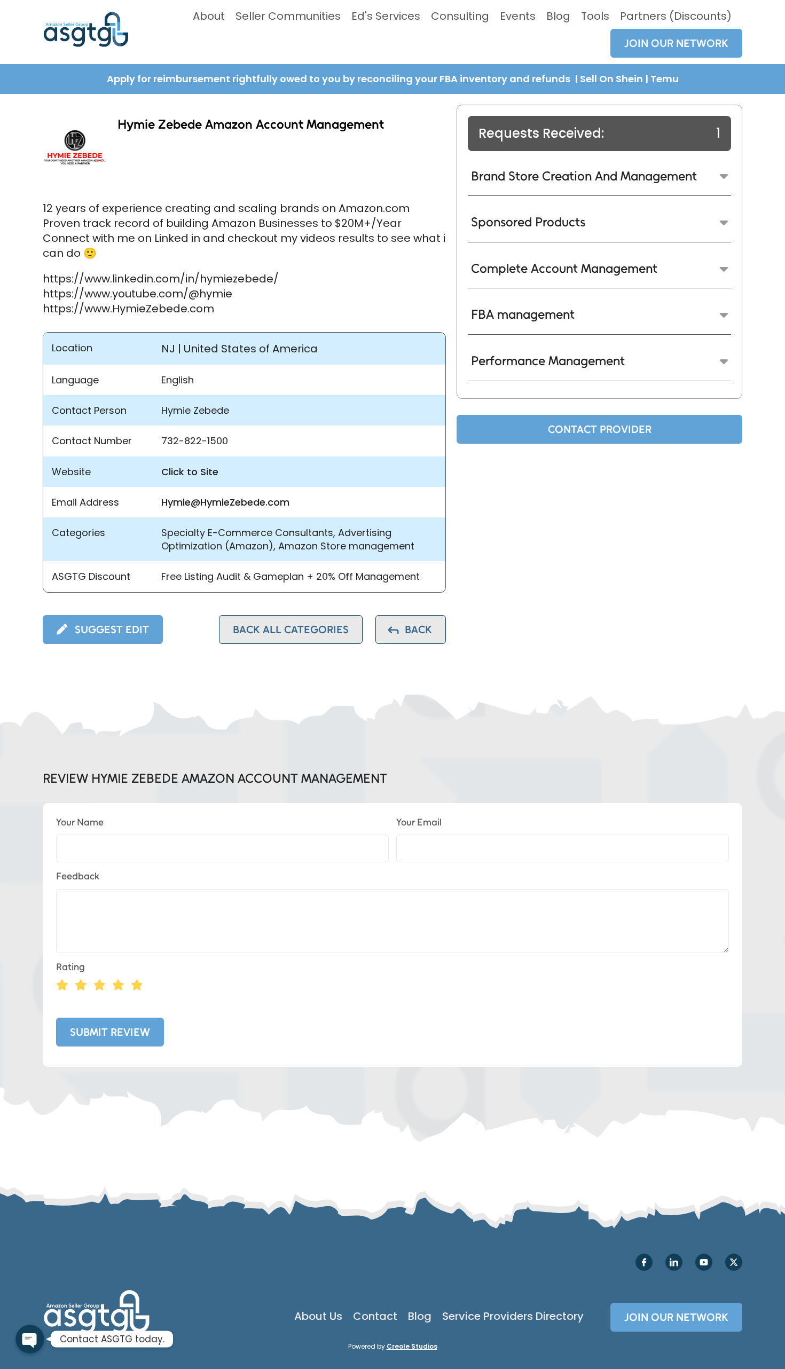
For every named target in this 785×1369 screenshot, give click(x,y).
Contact (375, 1316)
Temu (664, 78)
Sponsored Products (528, 222)
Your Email (419, 822)
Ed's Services (385, 16)
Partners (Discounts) (676, 16)
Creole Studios (412, 1346)
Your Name (80, 822)
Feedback (77, 876)
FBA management (523, 314)
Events (518, 16)
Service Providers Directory (513, 1316)
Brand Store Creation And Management (584, 176)
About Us (318, 1316)
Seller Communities (288, 16)
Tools (595, 16)
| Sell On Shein (608, 78)
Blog (558, 16)
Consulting (460, 16)
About (209, 16)
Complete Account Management (564, 268)
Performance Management (548, 360)
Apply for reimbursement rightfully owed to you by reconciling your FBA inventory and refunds (339, 78)
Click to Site (189, 471)
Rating (70, 967)
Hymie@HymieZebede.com (225, 502)
